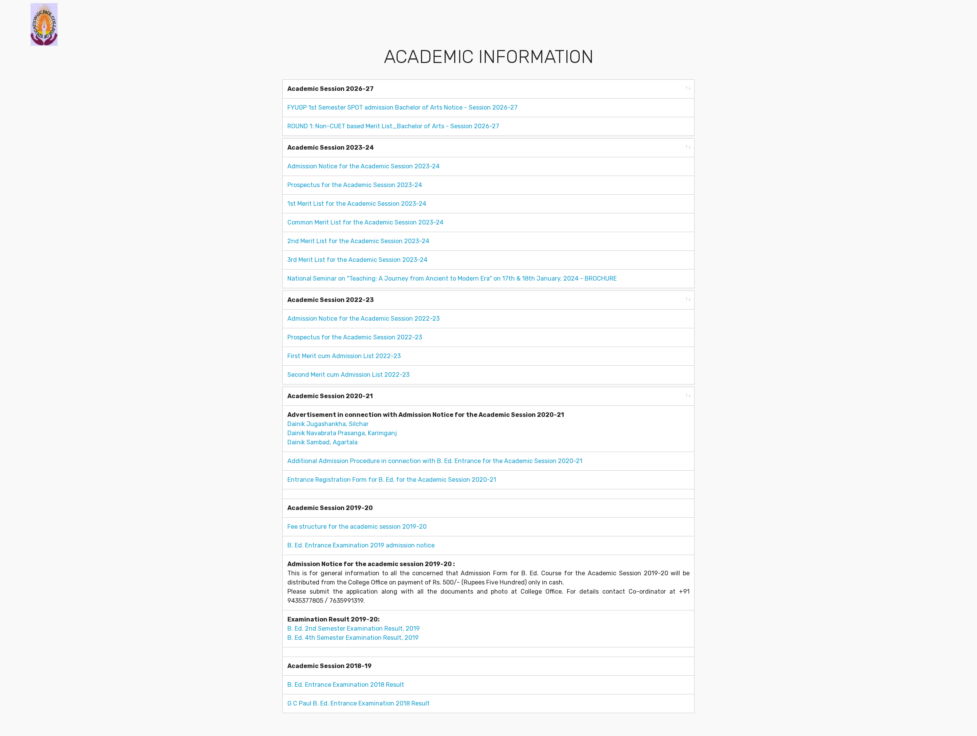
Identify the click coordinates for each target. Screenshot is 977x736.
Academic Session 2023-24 (330, 147)
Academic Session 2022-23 (330, 299)
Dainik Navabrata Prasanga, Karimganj (342, 433)
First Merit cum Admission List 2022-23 (344, 356)
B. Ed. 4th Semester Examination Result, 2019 (353, 637)
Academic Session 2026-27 (330, 88)
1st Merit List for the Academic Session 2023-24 (356, 203)
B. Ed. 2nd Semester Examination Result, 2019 (353, 628)
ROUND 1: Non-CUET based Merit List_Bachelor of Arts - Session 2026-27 (393, 126)
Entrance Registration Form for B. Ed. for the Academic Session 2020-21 (391, 479)
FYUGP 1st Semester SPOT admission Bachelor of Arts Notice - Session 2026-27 (402, 107)
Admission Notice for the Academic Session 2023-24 (363, 166)
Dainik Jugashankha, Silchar (328, 424)
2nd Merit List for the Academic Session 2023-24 (358, 241)
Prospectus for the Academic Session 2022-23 (354, 337)
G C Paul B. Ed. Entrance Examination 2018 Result (358, 703)
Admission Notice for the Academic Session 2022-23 (363, 318)
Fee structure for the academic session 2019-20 (357, 526)
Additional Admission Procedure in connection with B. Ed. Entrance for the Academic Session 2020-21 (434, 461)
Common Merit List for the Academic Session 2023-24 (365, 222)
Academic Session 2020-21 (330, 396)
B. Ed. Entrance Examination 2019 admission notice (361, 545)
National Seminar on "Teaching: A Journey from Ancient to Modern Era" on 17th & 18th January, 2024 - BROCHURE (452, 278)
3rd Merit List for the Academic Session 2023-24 (357, 259)
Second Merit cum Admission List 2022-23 (348, 374)
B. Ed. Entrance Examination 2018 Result (345, 684)
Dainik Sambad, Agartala (322, 442)
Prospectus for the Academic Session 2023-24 (354, 185)
